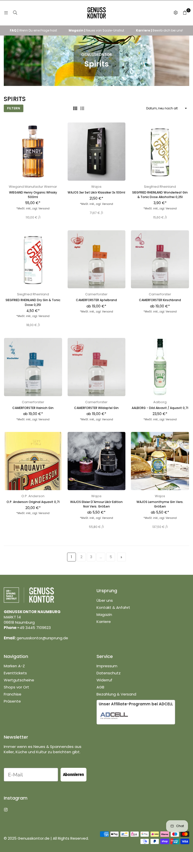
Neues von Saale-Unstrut (96, 30)
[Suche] (15, 12)
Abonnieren (73, 774)
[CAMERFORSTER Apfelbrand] (97, 259)
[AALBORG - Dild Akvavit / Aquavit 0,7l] (160, 367)
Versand (44, 208)
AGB (100, 687)
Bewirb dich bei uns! (159, 30)
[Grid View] (75, 108)
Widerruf (104, 680)
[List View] (82, 108)
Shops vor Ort (16, 687)
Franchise (12, 694)
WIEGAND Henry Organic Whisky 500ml (33, 194)
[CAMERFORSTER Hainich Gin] (33, 367)
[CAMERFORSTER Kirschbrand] (160, 259)
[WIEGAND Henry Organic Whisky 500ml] (33, 151)
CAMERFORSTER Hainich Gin (33, 408)
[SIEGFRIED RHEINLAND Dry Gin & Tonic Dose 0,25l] (33, 259)
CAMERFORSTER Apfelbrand (96, 300)
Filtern (13, 108)
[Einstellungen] (175, 12)
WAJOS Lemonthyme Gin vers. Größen (159, 504)
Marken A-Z (14, 666)
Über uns (104, 600)
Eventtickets (15, 673)
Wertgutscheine (19, 680)
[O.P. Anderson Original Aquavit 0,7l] (33, 461)
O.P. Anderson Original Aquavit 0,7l (33, 502)
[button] (184, 12)
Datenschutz (108, 673)
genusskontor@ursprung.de (42, 638)
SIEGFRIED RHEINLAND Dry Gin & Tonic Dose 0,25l (33, 302)
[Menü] (6, 12)
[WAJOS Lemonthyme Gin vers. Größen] (160, 461)
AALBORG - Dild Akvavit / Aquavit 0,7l (160, 408)
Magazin (104, 614)
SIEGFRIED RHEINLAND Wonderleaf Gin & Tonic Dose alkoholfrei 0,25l (160, 194)
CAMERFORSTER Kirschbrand (160, 300)
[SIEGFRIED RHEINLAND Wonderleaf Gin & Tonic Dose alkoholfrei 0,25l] (160, 151)
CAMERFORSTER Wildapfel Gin (96, 408)
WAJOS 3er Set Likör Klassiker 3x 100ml (96, 192)
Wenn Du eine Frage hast (33, 30)
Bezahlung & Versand (116, 694)
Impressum (106, 666)
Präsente (12, 701)
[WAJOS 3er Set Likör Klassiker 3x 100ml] (97, 151)
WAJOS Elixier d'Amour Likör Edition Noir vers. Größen (96, 504)
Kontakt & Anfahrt (113, 607)
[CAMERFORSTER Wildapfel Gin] (97, 367)
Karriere (103, 621)
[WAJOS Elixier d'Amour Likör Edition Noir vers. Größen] (97, 461)
